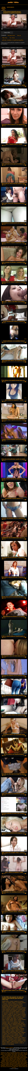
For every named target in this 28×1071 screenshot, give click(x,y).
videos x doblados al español (15, 1024)
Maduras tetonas (5, 1059)
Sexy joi (19, 35)
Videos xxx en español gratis (11, 1061)
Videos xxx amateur (5, 1063)
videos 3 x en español (7, 1015)
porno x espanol (5, 1011)
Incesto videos (10, 1066)
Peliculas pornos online (22, 1061)
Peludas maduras (21, 1064)
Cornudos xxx (18, 1060)
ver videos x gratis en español (19, 1014)
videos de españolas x (7, 1016)
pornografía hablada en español (17, 1011)
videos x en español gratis (12, 1027)
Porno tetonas (17, 1052)
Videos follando (23, 1063)
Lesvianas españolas (5, 1057)
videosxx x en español (7, 1037)
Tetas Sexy (4, 37)
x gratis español (9, 1039)
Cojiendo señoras (22, 1066)
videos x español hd (10, 1028)
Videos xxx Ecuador (10, 1052)
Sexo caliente (8, 1053)
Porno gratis (15, 1066)
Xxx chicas (12, 37)
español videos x (6, 1001)
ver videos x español (6, 1014)
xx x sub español (10, 1044)
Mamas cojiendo (17, 1056)
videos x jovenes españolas (12, 1035)
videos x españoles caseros (17, 1029)
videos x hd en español (13, 1033)
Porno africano (23, 1056)
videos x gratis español (11, 1032)
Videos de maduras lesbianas (8, 1058)
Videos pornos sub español (14, 1063)
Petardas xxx (3, 1052)
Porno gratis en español (16, 1065)
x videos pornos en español (16, 1041)
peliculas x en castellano (11, 1006)
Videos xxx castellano (6, 1055)
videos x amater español (7, 1019)
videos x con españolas (12, 1022)
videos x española (20, 1028)
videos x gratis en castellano (8, 1031)
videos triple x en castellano (16, 1018)
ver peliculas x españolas (7, 1013)
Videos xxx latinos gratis (10, 1060)
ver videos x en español (19, 1013)
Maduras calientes (23, 1057)
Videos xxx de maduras (4, 1062)
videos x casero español (7, 1020)
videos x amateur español (19, 1019)
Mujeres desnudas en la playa (12, 1064)
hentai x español (14, 1001)
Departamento (10, 7)
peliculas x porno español (16, 1009)
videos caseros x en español (19, 1015)
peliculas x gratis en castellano (14, 1007)
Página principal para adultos (3, 9)
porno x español (21, 1010)
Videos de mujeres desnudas (15, 1059)
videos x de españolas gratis (13, 1023)
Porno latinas (14, 1054)
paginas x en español (16, 1002)
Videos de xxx (8, 1065)
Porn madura (3, 1064)
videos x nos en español (16, 1036)
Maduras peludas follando (14, 1057)
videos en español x (17, 1016)
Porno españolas (8, 1054)
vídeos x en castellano (14, 1026)
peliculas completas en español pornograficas (12, 40)
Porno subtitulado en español (20, 1058)
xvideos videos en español (12, 1042)
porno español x (13, 1010)
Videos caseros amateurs (22, 1062)
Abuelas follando (14, 1053)
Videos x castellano (14, 1)
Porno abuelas (14, 1055)
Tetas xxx (19, 1055)
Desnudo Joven (11, 35)
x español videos (16, 1037)
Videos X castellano (10, 1047)
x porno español (17, 1039)
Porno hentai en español (22, 1054)
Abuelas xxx (23, 1052)
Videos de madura (9, 1056)
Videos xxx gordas (13, 1062)
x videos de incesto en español (14, 1040)
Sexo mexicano (4, 1066)
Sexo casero (20, 1053)
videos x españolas (6, 1029)
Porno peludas (24, 1065)
